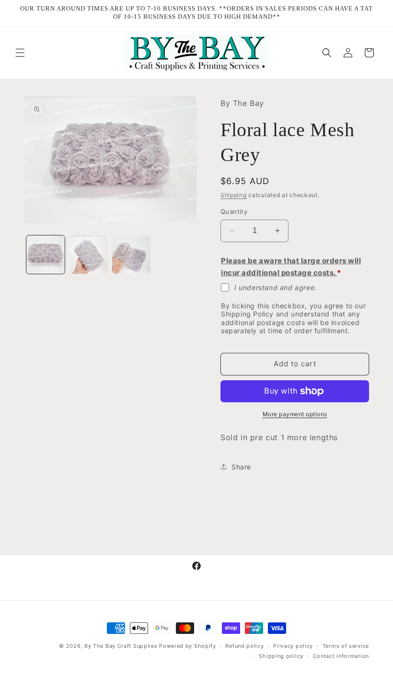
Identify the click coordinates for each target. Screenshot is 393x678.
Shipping (233, 195)
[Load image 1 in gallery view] (45, 254)
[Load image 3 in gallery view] (131, 254)
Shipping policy (281, 656)
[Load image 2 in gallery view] (88, 254)
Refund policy (244, 646)
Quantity (233, 211)
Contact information (341, 656)
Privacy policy (293, 646)
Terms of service (346, 646)
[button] (20, 52)
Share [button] (241, 467)
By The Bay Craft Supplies (121, 646)
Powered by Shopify (187, 646)
